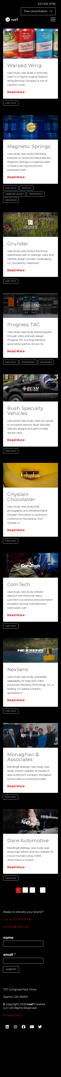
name (8, 938)
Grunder (17, 243)
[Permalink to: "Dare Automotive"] (30, 821)
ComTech (18, 584)
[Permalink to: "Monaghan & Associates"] (30, 735)
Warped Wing (24, 65)
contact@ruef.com (16, 926)
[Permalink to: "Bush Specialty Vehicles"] (30, 387)
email (9, 955)
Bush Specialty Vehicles (25, 410)
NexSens (17, 669)
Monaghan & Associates (23, 757)
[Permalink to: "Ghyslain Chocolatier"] (30, 475)
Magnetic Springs (28, 146)
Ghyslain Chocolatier (21, 496)
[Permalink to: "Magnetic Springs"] (30, 127)
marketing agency (14, 194)
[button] (53, 19)
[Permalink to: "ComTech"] (30, 565)
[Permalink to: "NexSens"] (30, 650)
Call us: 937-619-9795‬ (17, 919)
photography (36, 194)
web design (11, 200)
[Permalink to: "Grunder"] (30, 224)
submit (11, 969)
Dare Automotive (28, 840)
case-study (10, 103)
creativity (26, 188)
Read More (16, 92)
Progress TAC (23, 324)
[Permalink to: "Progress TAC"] (30, 305)
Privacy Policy (12, 1015)
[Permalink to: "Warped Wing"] (30, 44)
